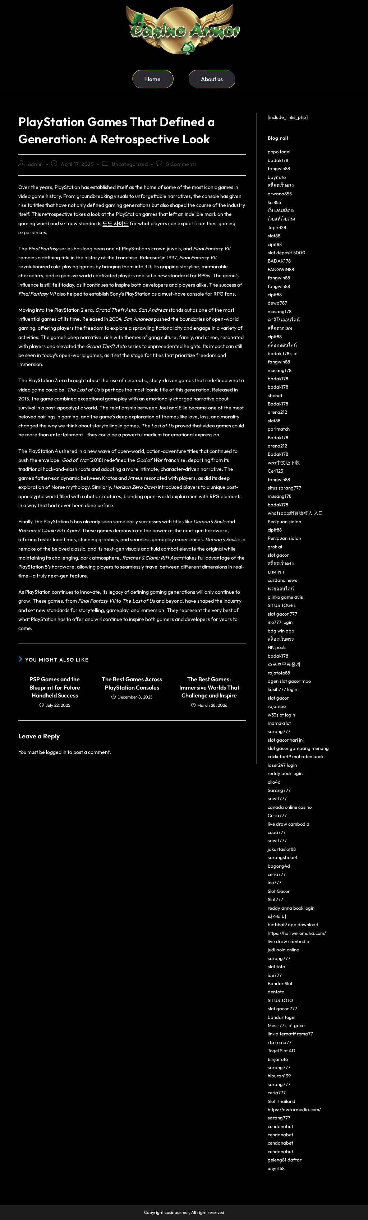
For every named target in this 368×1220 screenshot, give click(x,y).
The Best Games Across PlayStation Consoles (132, 683)
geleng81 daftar (285, 1160)
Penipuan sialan (284, 521)
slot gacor (278, 555)
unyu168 (276, 1168)
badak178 (278, 160)
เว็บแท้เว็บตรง (281, 219)
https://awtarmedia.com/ (294, 1109)
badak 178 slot (283, 353)
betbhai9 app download (293, 924)
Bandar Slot (280, 983)
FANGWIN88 (281, 269)
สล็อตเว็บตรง (281, 185)
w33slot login (281, 715)
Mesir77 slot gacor (287, 1025)
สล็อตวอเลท (280, 328)
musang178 (279, 311)
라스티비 (277, 916)
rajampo (277, 706)
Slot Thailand (281, 1101)
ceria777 (277, 874)
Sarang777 (279, 790)
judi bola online (283, 949)
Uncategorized (130, 164)
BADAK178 (279, 261)
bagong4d (279, 866)
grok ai (275, 546)
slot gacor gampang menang (298, 748)
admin (35, 164)
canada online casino (290, 807)
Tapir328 (277, 227)
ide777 (275, 975)
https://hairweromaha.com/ (297, 933)
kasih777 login (282, 689)
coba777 (277, 832)
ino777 (274, 882)
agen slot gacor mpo (289, 681)
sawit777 (277, 798)
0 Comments (181, 164)
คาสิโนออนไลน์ (284, 320)
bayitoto (277, 177)
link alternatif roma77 (290, 1033)
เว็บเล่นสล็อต (281, 210)
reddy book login (285, 773)
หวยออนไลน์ (281, 589)
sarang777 (279, 731)
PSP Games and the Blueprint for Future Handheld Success (54, 687)
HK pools (277, 647)
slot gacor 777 (282, 614)
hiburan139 (279, 1075)
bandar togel (281, 1017)
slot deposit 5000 (286, 252)
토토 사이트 (115, 223)
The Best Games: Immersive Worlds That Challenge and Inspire (209, 687)
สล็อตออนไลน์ (282, 345)
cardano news (282, 580)
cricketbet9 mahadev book (295, 756)
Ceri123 (275, 471)
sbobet (275, 395)
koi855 (274, 202)
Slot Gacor (279, 891)
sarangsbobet (283, 857)
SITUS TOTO (280, 1000)
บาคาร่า (276, 572)
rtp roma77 (279, 1042)
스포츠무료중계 (284, 664)
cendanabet (280, 1126)
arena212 (277, 412)
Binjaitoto (278, 1059)
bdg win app (281, 631)
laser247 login (282, 765)
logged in (56, 752)
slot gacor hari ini (286, 740)
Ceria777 (277, 815)
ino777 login (280, 622)
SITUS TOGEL (282, 605)
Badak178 (278, 404)
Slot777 (275, 899)
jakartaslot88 (282, 849)
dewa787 (277, 303)
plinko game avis (285, 597)
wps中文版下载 (284, 462)
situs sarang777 (284, 488)
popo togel (279, 151)
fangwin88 (279, 168)
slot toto (276, 966)
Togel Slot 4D (281, 1050)
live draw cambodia (288, 824)
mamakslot (279, 723)
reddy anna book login (291, 908)
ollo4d (274, 782)
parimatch (279, 429)
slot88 (274, 235)
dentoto (276, 991)
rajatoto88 (279, 673)
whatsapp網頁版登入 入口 (295, 513)
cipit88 (275, 244)
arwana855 (280, 193)
